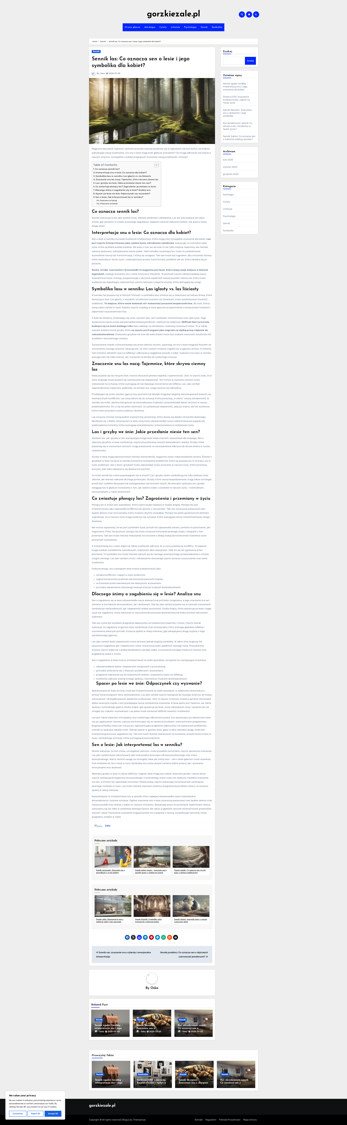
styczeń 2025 (230, 167)
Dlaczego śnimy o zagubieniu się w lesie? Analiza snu (123, 190)
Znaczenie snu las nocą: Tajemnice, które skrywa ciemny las (127, 179)
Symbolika (217, 27)
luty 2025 (228, 159)
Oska (102, 73)
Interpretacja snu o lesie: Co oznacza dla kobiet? (121, 172)
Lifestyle (175, 27)
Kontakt (199, 1119)
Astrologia (149, 27)
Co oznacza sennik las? (107, 169)
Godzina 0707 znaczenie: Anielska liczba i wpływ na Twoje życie (236, 100)
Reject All (35, 1114)
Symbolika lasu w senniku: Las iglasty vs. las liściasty (123, 176)
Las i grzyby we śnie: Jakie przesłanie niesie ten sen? (123, 183)
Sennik (204, 27)
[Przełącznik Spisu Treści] (155, 165)
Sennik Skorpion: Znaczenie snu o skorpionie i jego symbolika (237, 113)
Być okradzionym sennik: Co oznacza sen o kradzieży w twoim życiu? (192, 1028)
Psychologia (190, 27)
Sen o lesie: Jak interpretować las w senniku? (119, 197)
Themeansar (139, 1119)
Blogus (125, 1119)
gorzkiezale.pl (173, 14)
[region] (35, 1105)
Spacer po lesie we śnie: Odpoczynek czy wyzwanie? (123, 193)
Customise (18, 1114)
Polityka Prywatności (229, 1119)
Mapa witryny (250, 1119)
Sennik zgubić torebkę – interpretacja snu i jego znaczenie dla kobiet (109, 1028)
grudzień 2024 (231, 174)
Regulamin (210, 1119)
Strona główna (132, 27)
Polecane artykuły (108, 200)
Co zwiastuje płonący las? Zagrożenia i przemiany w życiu (126, 186)
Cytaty (163, 27)
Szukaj (227, 51)
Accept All (53, 1114)
